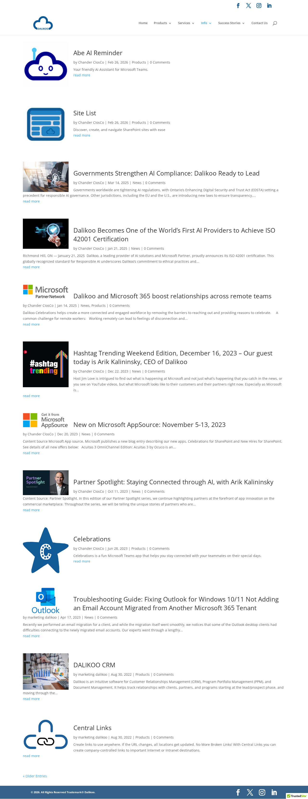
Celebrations (91, 539)
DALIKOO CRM (94, 665)
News (137, 182)
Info (204, 23)
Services (184, 23)
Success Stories (229, 23)
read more (81, 75)
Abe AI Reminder (97, 52)
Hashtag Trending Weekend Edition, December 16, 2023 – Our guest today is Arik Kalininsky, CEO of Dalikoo (172, 357)
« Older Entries (35, 776)
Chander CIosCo (91, 62)
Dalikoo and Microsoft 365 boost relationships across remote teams (172, 296)
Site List (84, 113)
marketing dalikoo (42, 617)
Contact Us (259, 23)
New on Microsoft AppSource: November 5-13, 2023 (149, 424)
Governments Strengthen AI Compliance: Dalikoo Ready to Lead (166, 173)
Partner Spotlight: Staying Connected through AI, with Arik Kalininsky (173, 482)
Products (160, 23)
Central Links (92, 727)
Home (143, 23)
